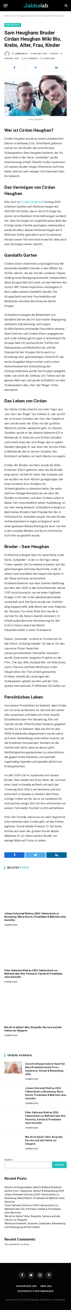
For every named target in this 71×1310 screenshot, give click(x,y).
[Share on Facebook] (14, 67)
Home (7, 16)
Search (8, 1159)
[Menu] (5, 5)
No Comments (31, 58)
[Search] (66, 5)
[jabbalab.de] (36, 6)
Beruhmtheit (13, 25)
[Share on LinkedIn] (57, 67)
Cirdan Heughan (31, 202)
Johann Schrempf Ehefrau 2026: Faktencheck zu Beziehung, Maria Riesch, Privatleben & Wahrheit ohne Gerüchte (35, 916)
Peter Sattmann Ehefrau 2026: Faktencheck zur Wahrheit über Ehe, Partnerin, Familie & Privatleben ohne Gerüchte (33, 973)
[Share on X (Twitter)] (35, 67)
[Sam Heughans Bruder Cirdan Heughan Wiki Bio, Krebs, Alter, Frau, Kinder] (35, 95)
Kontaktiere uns (26, 1286)
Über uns (46, 1286)
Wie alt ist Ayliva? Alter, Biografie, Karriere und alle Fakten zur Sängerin (44, 1140)
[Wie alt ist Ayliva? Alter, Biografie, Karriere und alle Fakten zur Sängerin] (35, 1005)
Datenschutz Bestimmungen (35, 1291)
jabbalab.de (21, 54)
